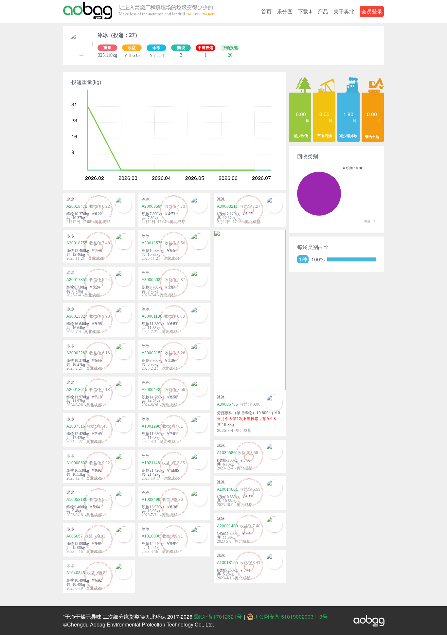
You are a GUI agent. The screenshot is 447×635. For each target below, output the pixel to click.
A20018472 (76, 206)
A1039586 (226, 452)
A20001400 (227, 526)
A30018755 (76, 243)
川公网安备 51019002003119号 (291, 616)
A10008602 (76, 463)
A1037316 (75, 426)
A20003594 (152, 206)
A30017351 (76, 279)
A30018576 (152, 243)
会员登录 (371, 11)
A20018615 (76, 389)
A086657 (74, 536)
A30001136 (152, 316)
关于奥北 (343, 11)
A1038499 (151, 499)
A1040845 (75, 573)
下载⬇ (305, 11)
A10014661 (227, 489)
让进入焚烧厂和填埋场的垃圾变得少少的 (166, 10)
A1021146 (151, 463)
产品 (323, 11)
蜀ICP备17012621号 (218, 616)
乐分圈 (285, 11)
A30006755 (227, 404)
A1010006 (151, 536)
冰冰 (70, 199)
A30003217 (227, 206)
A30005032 (152, 279)
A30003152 (152, 353)
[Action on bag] (87, 11)
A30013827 (76, 316)
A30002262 (76, 353)
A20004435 (152, 389)
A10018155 (227, 562)
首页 (266, 11)
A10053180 (76, 499)
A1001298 (151, 426)
